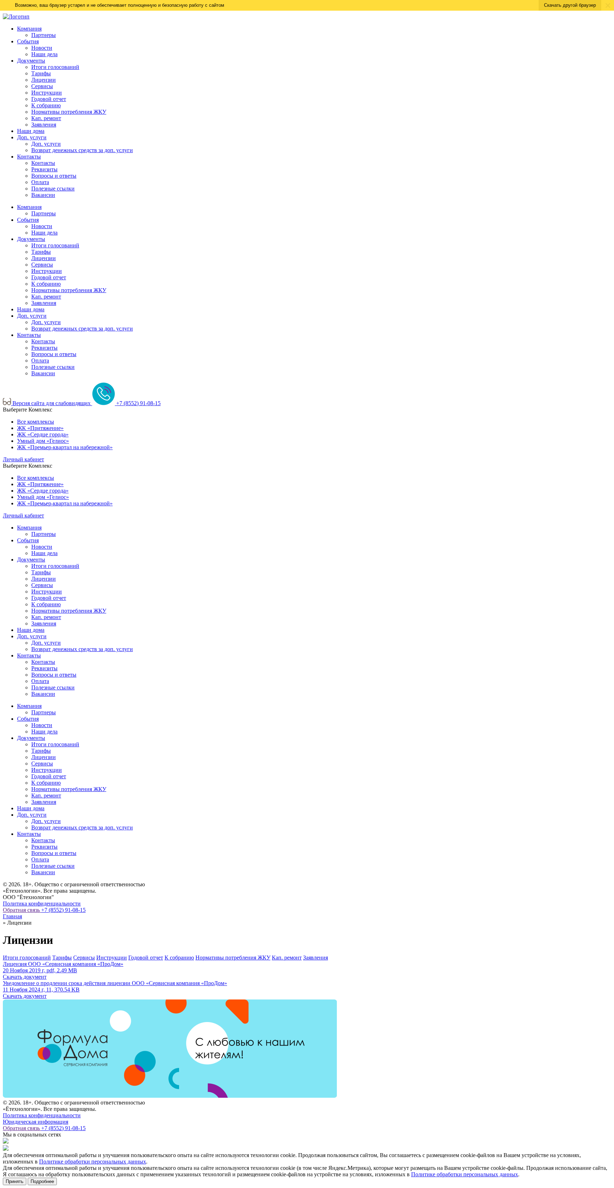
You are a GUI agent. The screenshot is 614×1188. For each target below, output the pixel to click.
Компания (29, 29)
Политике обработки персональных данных (92, 1162)
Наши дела (44, 54)
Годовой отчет (48, 99)
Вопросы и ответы (53, 176)
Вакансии (43, 195)
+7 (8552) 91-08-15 (63, 910)
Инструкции (46, 93)
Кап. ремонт (46, 118)
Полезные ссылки (53, 189)
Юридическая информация (35, 1122)
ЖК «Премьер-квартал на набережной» (65, 447)
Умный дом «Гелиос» (43, 441)
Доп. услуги (32, 137)
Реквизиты (44, 169)
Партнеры (43, 35)
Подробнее (42, 1181)
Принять (14, 1181)
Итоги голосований (55, 67)
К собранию (46, 105)
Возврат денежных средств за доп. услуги (82, 150)
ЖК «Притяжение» (40, 428)
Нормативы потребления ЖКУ (68, 112)
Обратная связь (22, 910)
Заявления (43, 125)
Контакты (29, 157)
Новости (41, 48)
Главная (12, 916)
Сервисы (42, 86)
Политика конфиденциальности (42, 904)
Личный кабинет (23, 459)
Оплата (40, 182)
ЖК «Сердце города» (43, 434)
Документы (31, 61)
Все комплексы (35, 422)
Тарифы (41, 73)
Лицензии (43, 80)
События (28, 41)
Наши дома (30, 131)
